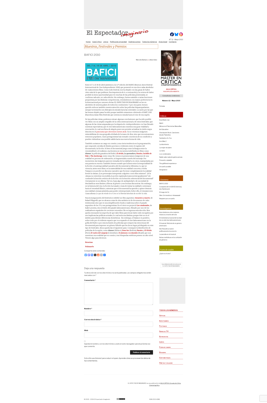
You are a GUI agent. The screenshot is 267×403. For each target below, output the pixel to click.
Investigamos (164, 321)
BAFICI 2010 (163, 183)
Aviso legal (163, 42)
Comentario (90, 280)
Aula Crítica (96, 42)
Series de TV (164, 331)
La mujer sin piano (165, 147)
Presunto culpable (165, 160)
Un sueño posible (165, 166)
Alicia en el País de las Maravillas (170, 126)
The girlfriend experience (168, 163)
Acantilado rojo (164, 120)
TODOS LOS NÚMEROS (168, 310)
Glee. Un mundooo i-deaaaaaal (169, 195)
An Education (163, 129)
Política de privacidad (118, 42)
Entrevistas (163, 337)
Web (86, 330)
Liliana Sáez (153, 60)
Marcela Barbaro (141, 60)
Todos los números (149, 42)
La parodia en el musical (167, 234)
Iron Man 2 (162, 141)
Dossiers (162, 352)
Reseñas (89, 242)
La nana (162, 151)
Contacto (172, 42)
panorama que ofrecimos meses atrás (111, 132)
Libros (105, 42)
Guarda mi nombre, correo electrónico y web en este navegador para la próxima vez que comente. (117, 345)
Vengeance (163, 170)
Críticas (162, 316)
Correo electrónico (92, 320)
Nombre (88, 309)
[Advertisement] (133, 14)
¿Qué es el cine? (165, 253)
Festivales (163, 326)
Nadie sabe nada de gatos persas (170, 157)
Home (88, 42)
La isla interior (164, 144)
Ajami (161, 123)
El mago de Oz (164, 192)
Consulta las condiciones (171, 96)
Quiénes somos (134, 42)
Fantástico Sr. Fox (165, 138)
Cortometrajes (164, 358)
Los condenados (165, 154)
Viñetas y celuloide (166, 363)
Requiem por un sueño (167, 198)
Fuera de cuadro (165, 347)
